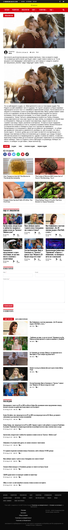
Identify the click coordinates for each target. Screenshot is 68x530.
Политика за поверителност (40, 505)
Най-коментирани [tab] (21, 319)
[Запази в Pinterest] (22, 154)
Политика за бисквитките (23, 520)
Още (51, 10)
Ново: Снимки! (7, 501)
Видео (49, 498)
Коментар (6, 279)
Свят (33, 10)
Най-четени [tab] (8, 319)
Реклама (23, 510)
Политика (42, 10)
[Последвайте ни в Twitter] (63, 1)
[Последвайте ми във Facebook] (60, 1)
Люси (10, 53)
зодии (14, 146)
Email (36, 272)
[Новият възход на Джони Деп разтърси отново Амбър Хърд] (15, 380)
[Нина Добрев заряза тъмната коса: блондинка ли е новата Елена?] (34, 224)
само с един (37, 59)
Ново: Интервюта (19, 501)
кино (24, 498)
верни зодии (42, 146)
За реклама (29, 1)
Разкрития (15, 10)
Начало (23, 1)
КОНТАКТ (35, 1)
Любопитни (25, 10)
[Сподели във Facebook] (5, 154)
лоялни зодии (30, 146)
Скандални (58, 495)
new (20, 146)
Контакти (23, 512)
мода (55, 498)
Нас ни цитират (40, 498)
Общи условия (23, 515)
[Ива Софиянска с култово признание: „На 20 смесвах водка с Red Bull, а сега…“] (55, 224)
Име (4, 272)
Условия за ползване (56, 505)
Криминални (48, 495)
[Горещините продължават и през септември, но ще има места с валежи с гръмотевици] (12, 248)
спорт (30, 498)
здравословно (7, 498)
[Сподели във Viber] (9, 154)
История (17, 498)
